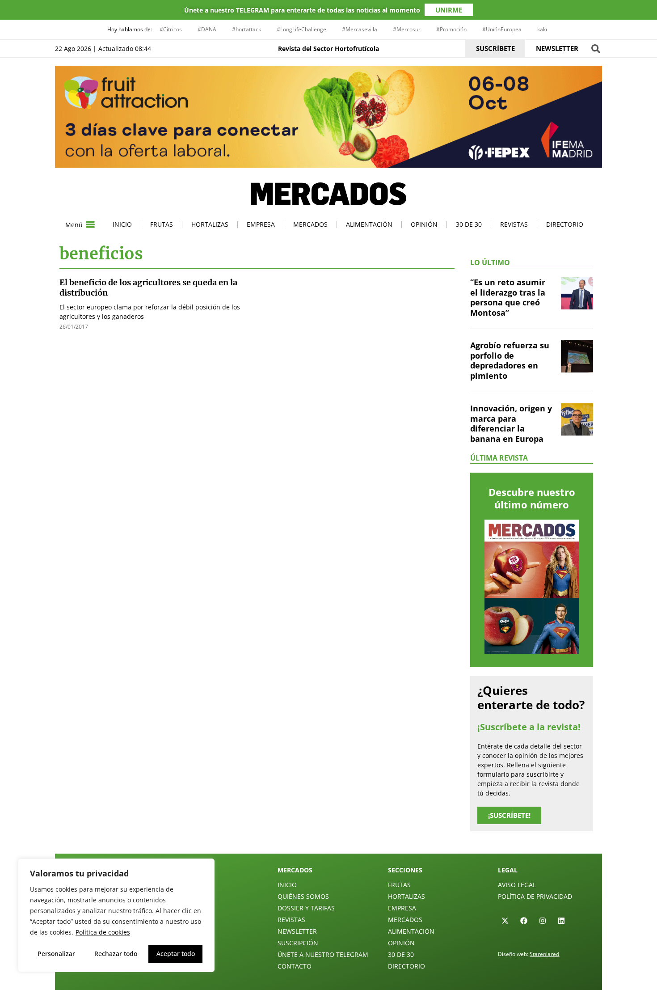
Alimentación (369, 224)
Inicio (122, 224)
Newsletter (297, 931)
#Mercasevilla (359, 29)
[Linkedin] (561, 921)
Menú (74, 224)
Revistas (514, 224)
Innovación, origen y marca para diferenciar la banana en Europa (511, 423)
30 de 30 (469, 224)
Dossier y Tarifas (306, 908)
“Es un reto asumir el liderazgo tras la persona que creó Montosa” (507, 297)
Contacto (295, 966)
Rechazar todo (115, 953)
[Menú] (90, 224)
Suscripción (298, 943)
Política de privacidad (535, 896)
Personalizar (56, 953)
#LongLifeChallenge (301, 29)
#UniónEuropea (502, 29)
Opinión (424, 224)
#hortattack (246, 29)
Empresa (261, 224)
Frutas (161, 224)
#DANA (207, 29)
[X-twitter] (505, 921)
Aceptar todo (175, 953)
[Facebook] (524, 921)
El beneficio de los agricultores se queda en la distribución (148, 287)
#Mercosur (407, 29)
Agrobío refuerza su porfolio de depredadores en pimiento (509, 360)
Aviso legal (517, 884)
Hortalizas (209, 224)
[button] (595, 48)
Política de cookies (103, 932)
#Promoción (451, 29)
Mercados (310, 224)
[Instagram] (542, 921)
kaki (542, 29)
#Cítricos (171, 29)
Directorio (564, 224)
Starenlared (544, 954)
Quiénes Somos (303, 896)
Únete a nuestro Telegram (323, 954)
